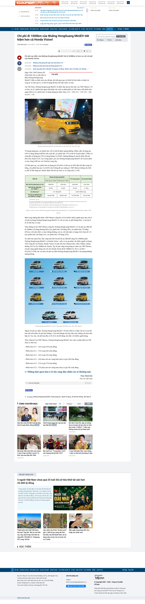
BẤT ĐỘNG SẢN (34, 29)
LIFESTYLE (110, 29)
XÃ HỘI (16, 29)
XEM (88, 404)
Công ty (101, 40)
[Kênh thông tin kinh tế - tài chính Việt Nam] (37, 3)
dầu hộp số (87, 397)
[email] (19, 69)
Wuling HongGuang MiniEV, (42, 397)
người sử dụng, (66, 397)
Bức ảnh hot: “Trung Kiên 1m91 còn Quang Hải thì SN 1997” (54, 452)
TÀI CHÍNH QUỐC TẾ (74, 29)
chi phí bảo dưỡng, (77, 397)
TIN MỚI (54, 74)
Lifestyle (45, 44)
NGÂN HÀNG (54, 29)
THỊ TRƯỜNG (97, 29)
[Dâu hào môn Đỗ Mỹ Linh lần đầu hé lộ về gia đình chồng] (29, 413)
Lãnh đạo (118, 40)
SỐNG (103, 29)
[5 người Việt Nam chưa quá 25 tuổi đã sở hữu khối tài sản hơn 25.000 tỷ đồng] (73, 498)
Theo (58, 383)
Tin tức (109, 40)
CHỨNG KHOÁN (24, 29)
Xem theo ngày (51, 404)
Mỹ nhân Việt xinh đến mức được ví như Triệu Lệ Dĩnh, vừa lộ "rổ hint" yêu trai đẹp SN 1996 (29, 453)
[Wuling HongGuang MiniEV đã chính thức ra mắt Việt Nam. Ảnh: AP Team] (59, 121)
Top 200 (131, 570)
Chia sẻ (89, 45)
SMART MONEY (62, 29)
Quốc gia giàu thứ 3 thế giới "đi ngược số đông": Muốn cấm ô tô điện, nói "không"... (60, 69)
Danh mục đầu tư (25, 16)
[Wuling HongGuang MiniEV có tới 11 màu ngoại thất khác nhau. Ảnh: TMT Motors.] (59, 291)
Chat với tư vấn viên (77, 586)
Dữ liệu (120, 29)
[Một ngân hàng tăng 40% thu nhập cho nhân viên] (81, 520)
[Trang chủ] (12, 29)
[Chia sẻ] (19, 63)
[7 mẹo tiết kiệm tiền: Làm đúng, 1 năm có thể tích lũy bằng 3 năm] (81, 442)
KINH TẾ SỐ (89, 29)
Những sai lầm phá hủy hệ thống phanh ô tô (47, 66)
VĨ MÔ (83, 29)
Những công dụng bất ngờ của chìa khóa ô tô (48, 63)
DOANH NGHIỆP (44, 29)
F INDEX (126, 29)
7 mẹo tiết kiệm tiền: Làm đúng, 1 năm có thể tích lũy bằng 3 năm (81, 452)
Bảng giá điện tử (25, 11)
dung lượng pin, (56, 397)
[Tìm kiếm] (121, 36)
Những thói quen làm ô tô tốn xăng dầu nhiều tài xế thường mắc (59, 371)
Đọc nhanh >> (81, 8)
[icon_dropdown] (128, 2)
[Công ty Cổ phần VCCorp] (111, 577)
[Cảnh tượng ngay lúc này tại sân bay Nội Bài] (55, 413)
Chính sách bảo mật (23, 598)
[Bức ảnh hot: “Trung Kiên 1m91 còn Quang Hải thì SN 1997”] (55, 442)
